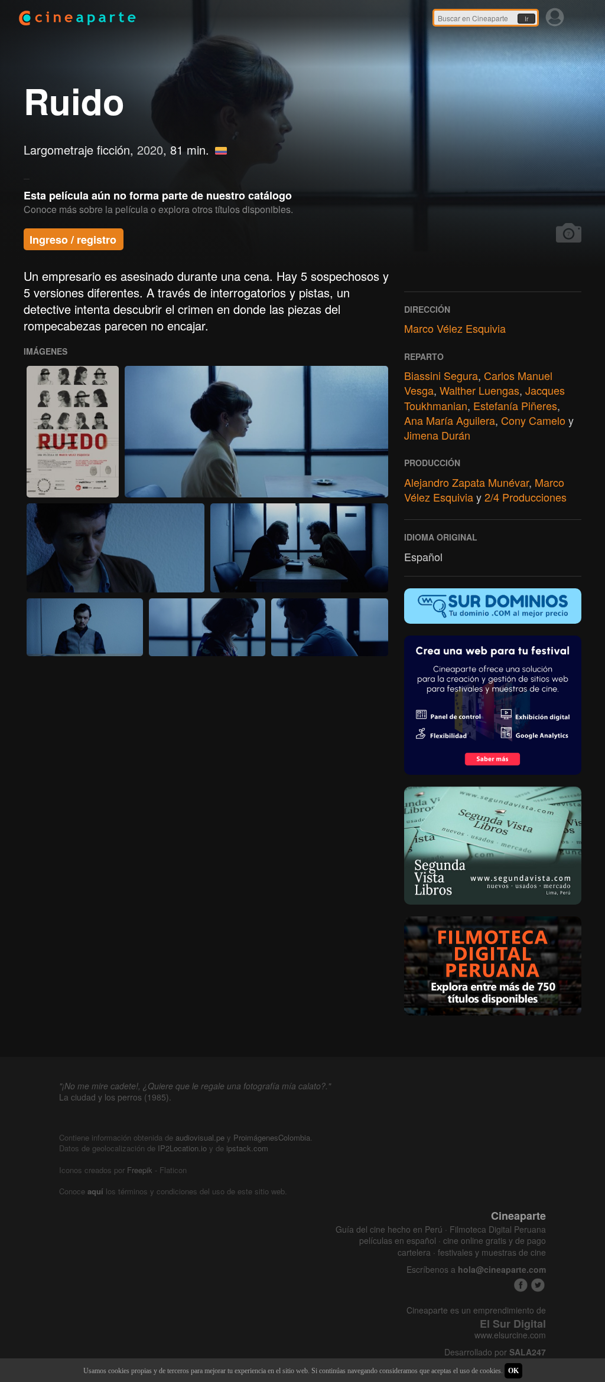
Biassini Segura (441, 375)
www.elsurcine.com (510, 1335)
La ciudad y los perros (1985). (115, 1097)
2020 (150, 149)
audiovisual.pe (200, 1137)
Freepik (139, 1169)
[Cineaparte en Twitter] (538, 1285)
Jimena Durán (437, 435)
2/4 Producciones (525, 497)
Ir (526, 19)
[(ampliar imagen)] (73, 431)
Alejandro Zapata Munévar (466, 482)
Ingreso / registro (73, 239)
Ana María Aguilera (449, 420)
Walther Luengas (479, 390)
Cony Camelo (533, 420)
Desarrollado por (495, 1352)
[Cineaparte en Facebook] (520, 1285)
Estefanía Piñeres (515, 405)
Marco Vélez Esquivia (455, 328)
